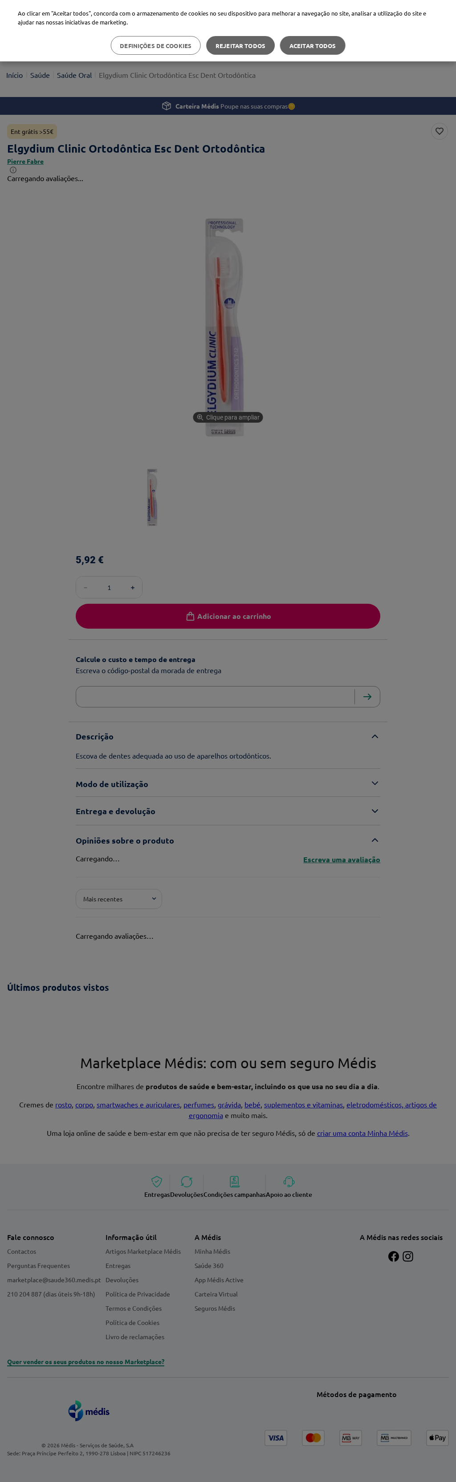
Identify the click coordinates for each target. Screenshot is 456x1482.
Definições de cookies (155, 45)
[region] (228, 30)
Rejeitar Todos (240, 45)
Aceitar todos (312, 45)
